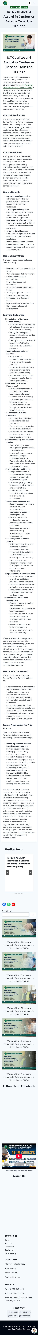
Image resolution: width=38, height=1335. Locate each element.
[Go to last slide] (7, 872)
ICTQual (24, 7)
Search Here (7, 911)
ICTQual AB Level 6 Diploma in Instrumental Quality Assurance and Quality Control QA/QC (19, 978)
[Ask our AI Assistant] (34, 1331)
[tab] (15, 893)
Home (7, 1240)
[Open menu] (34, 3)
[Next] (30, 872)
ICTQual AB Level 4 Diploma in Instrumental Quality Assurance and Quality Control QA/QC (19, 1044)
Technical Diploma (12, 1277)
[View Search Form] (29, 3)
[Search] (33, 914)
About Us (8, 1243)
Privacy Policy (10, 1253)
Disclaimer (9, 1250)
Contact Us (9, 1247)
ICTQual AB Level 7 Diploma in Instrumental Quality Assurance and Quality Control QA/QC (19, 945)
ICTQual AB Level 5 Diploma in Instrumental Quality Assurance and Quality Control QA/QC (19, 1011)
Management (15, 7)
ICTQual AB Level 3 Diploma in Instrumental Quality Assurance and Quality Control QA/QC (19, 1077)
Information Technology (15, 1264)
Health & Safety (11, 1273)
